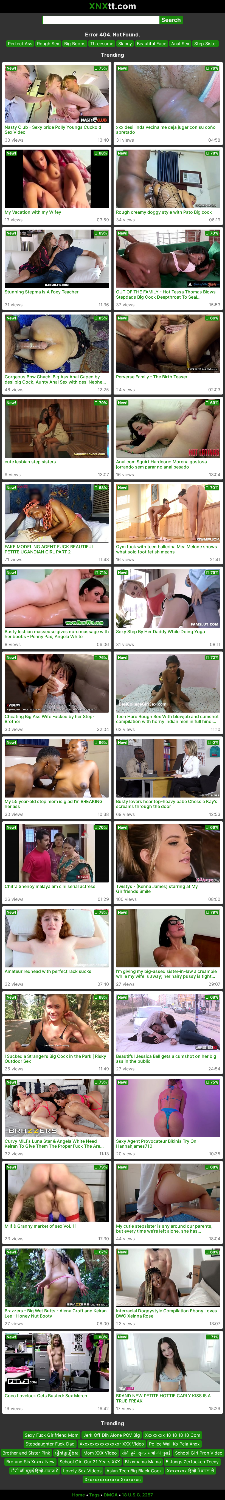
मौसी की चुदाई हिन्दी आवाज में (34, 1470)
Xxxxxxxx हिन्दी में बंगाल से (190, 1470)
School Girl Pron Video (199, 1453)
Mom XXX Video (100, 1453)
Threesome (101, 43)
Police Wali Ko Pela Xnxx (174, 1444)
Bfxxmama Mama (143, 1461)
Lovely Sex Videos (82, 1470)
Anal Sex (180, 43)
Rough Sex (48, 43)
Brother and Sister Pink (26, 1453)
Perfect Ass (20, 43)
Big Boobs (74, 43)
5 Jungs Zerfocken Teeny (192, 1461)
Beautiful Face (151, 43)
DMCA (111, 1494)
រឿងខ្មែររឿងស (66, 1453)
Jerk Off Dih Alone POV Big (111, 1435)
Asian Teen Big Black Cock (134, 1470)
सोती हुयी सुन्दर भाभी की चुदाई (146, 1453)
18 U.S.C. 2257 (137, 1494)
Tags (94, 1494)
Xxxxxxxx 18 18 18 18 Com (172, 1435)
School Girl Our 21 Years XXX (90, 1461)
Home (78, 1494)
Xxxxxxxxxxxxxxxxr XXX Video (112, 1444)
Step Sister (205, 43)
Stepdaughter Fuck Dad (50, 1444)
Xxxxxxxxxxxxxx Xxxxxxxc (113, 1479)
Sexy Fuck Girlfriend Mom (51, 1435)
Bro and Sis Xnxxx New (30, 1461)
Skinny (125, 43)
